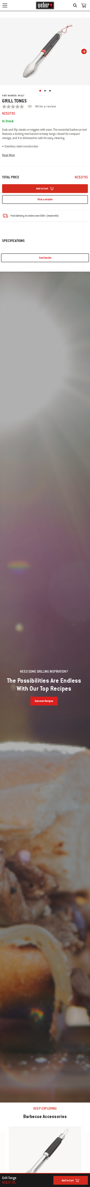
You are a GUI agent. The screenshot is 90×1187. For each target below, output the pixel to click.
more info (53, 215)
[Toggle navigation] (5, 5)
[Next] (84, 51)
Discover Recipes (44, 701)
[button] (45, 155)
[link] (18, 107)
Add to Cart (68, 1180)
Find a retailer (45, 199)
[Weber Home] (45, 5)
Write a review (45, 106)
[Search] (76, 5)
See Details (45, 257)
